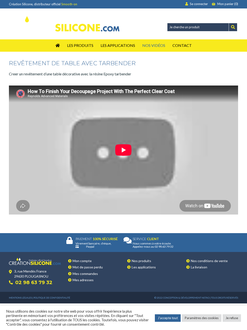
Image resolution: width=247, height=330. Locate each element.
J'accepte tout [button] (168, 318)
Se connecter (198, 4)
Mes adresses (83, 280)
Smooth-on (69, 4)
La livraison (199, 267)
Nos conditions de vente (209, 261)
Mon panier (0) (227, 4)
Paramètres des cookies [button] (202, 318)
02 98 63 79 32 (33, 282)
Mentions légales (20, 297)
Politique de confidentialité (52, 297)
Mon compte (82, 261)
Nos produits (141, 261)
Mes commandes (85, 274)
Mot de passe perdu (88, 267)
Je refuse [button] (232, 318)
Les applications (144, 267)
